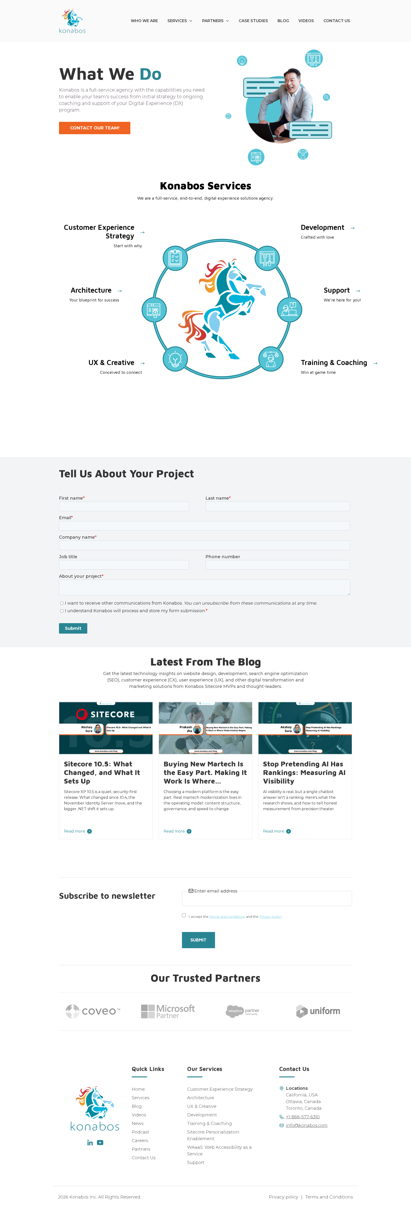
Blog (283, 21)
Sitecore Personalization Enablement (213, 1135)
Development (202, 1115)
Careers (140, 1140)
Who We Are (144, 21)
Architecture (200, 1097)
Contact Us (336, 21)
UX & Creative (201, 1106)
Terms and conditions (227, 916)
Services (177, 21)
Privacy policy (270, 916)
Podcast (140, 1132)
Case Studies (253, 21)
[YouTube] (100, 1142)
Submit (198, 939)
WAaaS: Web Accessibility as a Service (219, 1151)
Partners (213, 21)
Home (138, 1089)
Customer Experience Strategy (220, 1089)
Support (195, 1162)
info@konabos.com (307, 1125)
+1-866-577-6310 (303, 1116)
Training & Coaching (209, 1123)
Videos (306, 21)
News (138, 1123)
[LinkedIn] (89, 1142)
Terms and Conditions (329, 1197)
